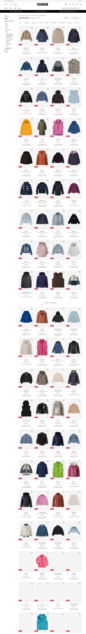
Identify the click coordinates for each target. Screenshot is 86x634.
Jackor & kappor (42, 15)
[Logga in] (69, 4)
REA (36, 15)
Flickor (23, 15)
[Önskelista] (77, 4)
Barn (16, 4)
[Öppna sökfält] (63, 8)
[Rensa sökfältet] (80, 8)
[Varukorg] (81, 4)
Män (11, 4)
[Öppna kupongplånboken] (66, 4)
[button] (67, 18)
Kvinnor (6, 4)
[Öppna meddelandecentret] (73, 4)
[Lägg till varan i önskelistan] (32, 28)
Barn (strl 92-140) (30, 15)
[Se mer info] (26, 54)
